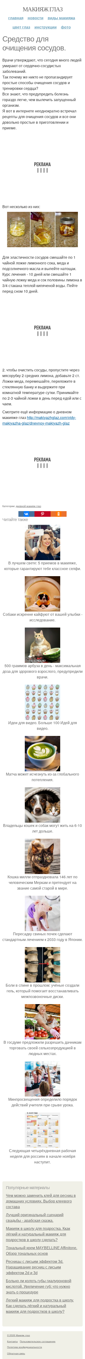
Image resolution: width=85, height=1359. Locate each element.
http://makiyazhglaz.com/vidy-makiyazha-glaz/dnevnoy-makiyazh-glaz (39, 420)
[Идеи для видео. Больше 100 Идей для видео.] (42, 717)
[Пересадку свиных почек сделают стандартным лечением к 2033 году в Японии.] (42, 928)
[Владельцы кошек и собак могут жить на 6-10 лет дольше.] (42, 819)
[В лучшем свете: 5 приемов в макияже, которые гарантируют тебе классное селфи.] (42, 557)
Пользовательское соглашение (37, 1341)
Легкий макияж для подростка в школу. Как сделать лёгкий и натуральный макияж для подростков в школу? (40, 1306)
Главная (15, 18)
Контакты (12, 1341)
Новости (35, 18)
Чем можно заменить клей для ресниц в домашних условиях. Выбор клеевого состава (41, 1201)
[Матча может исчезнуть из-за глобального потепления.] (42, 768)
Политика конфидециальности (24, 1347)
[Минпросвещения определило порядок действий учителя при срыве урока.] (42, 1093)
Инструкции (45, 27)
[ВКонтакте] (26, 514)
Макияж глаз (42, 9)
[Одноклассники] (59, 514)
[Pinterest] (42, 514)
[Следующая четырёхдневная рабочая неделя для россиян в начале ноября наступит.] (42, 1145)
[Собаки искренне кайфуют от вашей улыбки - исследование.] (42, 608)
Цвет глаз (21, 27)
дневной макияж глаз (28, 506)
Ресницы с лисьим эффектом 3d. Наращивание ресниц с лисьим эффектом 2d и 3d (34, 1267)
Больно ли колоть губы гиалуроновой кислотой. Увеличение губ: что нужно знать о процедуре (38, 1286)
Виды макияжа (61, 18)
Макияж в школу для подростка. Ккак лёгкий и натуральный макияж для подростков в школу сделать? (38, 1234)
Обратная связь (16, 1353)
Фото (66, 27)
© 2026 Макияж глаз (18, 1335)
